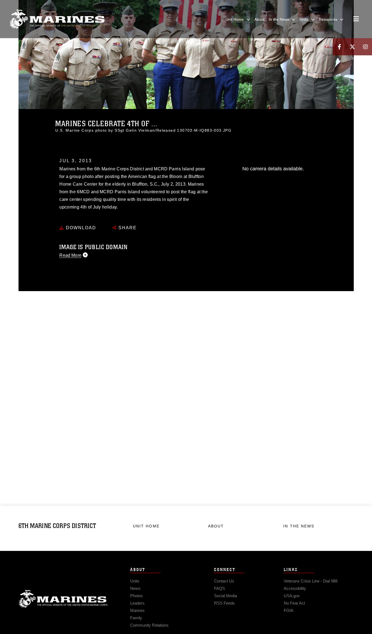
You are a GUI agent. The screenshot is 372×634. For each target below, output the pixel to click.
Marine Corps (63, 598)
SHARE (127, 227)
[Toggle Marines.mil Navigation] (356, 19)
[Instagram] (365, 46)
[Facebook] (339, 46)
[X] (352, 46)
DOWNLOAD (80, 227)
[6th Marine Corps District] (57, 19)
